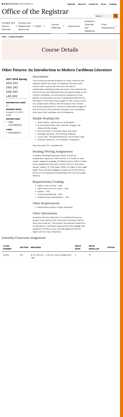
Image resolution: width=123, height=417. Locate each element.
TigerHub (71, 4)
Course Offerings (16, 37)
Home (4, 37)
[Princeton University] (17, 4)
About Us (82, 4)
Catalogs (113, 4)
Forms (103, 4)
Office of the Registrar (35, 11)
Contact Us (93, 4)
